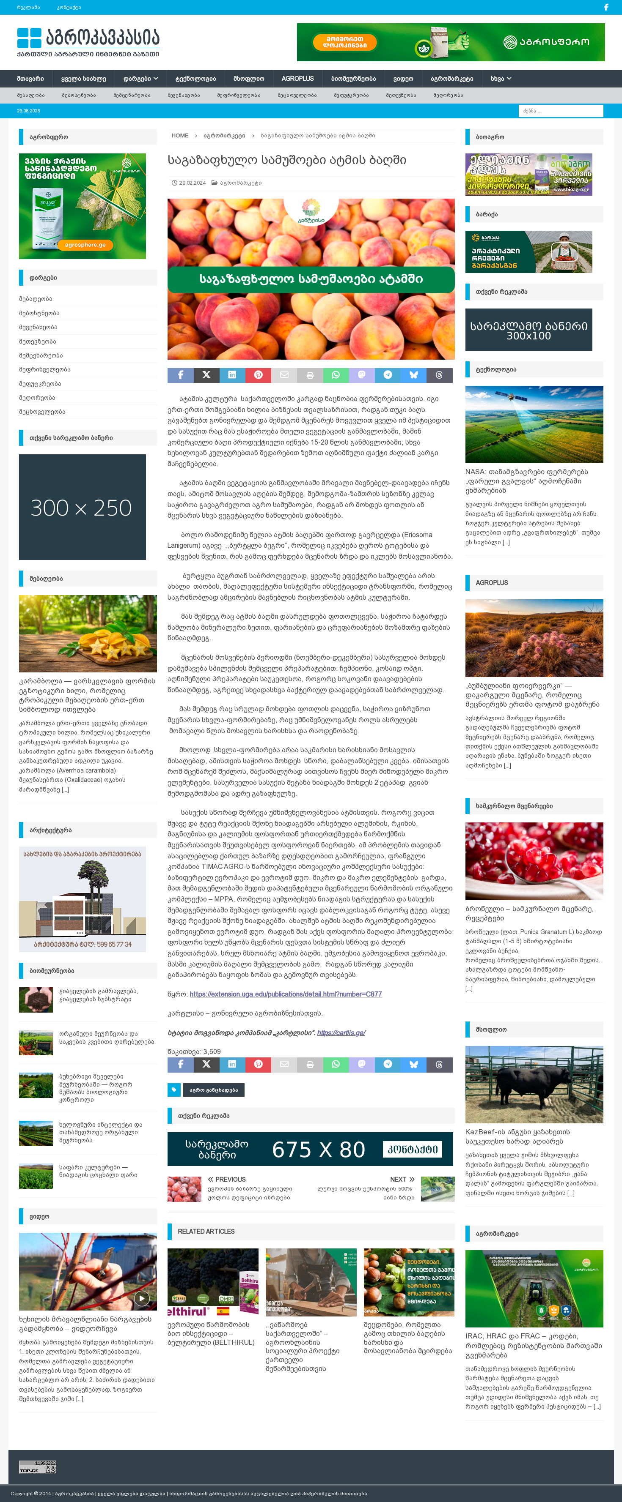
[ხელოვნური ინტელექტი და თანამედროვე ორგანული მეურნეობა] (36, 1133)
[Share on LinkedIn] (232, 375)
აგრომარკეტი (452, 78)
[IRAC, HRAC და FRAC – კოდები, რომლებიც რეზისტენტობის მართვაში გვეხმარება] (534, 1288)
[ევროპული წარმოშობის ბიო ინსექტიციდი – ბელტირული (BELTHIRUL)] (213, 1282)
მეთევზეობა (401, 95)
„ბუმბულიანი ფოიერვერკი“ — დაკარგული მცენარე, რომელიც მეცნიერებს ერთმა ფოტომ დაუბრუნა (532, 695)
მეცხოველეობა (297, 95)
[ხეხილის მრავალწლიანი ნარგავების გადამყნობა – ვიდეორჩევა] (88, 1271)
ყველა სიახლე (83, 78)
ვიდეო (403, 78)
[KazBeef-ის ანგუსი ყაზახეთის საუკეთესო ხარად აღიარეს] (534, 1084)
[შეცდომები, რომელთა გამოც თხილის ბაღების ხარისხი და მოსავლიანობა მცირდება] (409, 1282)
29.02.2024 (192, 183)
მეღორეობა (448, 95)
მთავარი (30, 78)
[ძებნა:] (561, 110)
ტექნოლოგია (196, 78)
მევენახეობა (184, 95)
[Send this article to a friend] (284, 375)
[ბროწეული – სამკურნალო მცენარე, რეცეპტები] (534, 861)
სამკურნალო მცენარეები (514, 806)
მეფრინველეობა (239, 95)
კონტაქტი (69, 7)
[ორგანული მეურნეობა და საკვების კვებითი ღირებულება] (36, 1042)
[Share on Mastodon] (362, 375)
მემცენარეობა (132, 95)
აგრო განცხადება (214, 1090)
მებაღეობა (31, 95)
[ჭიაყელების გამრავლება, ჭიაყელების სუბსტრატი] (36, 1000)
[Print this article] (310, 375)
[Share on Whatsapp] (336, 375)
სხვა (497, 78)
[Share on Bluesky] (414, 375)
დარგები (137, 78)
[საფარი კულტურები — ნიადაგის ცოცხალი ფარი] (36, 1176)
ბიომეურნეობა (353, 78)
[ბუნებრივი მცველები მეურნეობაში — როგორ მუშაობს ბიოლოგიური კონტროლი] (36, 1085)
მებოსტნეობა (79, 95)
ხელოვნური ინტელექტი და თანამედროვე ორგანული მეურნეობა (101, 1132)
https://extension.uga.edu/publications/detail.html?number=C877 (286, 994)
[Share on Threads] (439, 375)
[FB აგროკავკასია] (606, 7)
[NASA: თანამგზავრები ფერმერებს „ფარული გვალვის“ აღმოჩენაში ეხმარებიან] (534, 424)
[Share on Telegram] (388, 375)
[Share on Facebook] (180, 375)
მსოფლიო (249, 78)
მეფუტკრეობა (351, 95)
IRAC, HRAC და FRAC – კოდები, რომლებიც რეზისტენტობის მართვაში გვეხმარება (533, 1345)
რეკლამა (28, 7)
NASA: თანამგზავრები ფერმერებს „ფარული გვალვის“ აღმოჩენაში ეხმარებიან (526, 481)
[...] (65, 789)
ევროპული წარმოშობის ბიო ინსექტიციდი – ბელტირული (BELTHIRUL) (211, 1333)
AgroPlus (298, 78)
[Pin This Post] (258, 375)
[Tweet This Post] (207, 375)
